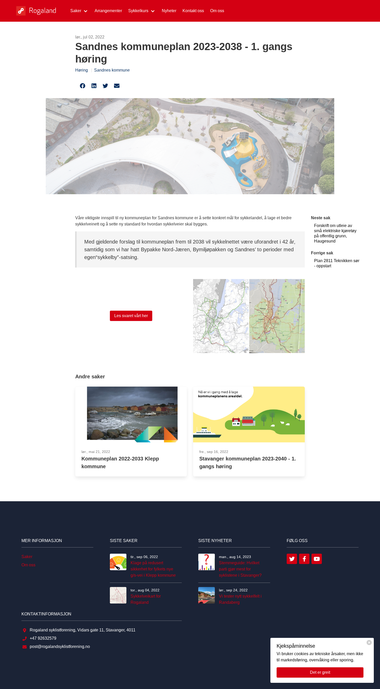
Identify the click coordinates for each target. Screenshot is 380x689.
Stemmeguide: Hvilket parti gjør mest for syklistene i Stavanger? (240, 569)
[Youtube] (316, 559)
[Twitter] (292, 559)
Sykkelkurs (138, 11)
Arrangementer (108, 11)
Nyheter (169, 11)
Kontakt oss (193, 11)
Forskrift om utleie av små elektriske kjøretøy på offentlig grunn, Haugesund (335, 233)
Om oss (217, 11)
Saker (75, 11)
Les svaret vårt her (131, 316)
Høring (81, 70)
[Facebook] (304, 559)
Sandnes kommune (112, 70)
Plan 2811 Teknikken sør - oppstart (336, 263)
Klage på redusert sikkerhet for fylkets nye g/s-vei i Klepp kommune (153, 569)
